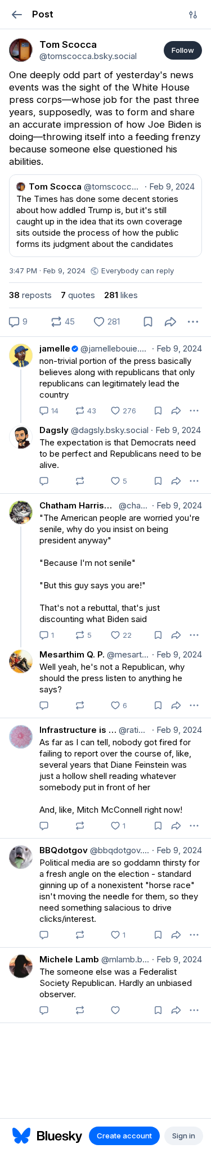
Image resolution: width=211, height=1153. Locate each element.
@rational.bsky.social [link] (133, 730)
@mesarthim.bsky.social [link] (127, 654)
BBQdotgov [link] (63, 850)
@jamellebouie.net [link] (114, 348)
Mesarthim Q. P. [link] (72, 654)
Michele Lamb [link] (69, 959)
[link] (21, 50)
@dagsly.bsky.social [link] (109, 430)
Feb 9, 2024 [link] (177, 348)
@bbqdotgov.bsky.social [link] (119, 850)
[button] (16, 14)
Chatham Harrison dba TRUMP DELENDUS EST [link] (77, 505)
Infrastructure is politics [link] (77, 730)
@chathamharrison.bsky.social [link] (133, 505)
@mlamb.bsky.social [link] (124, 959)
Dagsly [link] (54, 430)
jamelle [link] (54, 348)
